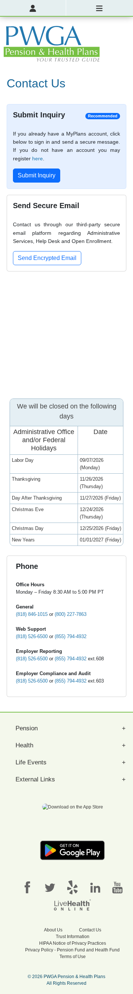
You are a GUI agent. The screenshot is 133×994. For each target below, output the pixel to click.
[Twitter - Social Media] (50, 887)
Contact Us (90, 930)
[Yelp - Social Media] (72, 887)
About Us (53, 930)
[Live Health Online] (72, 904)
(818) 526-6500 (32, 636)
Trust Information (72, 936)
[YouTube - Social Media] (117, 887)
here (37, 158)
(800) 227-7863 (70, 614)
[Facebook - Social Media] (27, 887)
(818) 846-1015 (32, 614)
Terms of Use (72, 956)
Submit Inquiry (36, 175)
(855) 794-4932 (70, 636)
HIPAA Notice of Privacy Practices (72, 943)
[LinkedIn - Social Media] (95, 887)
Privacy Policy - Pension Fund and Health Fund (72, 950)
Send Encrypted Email (47, 258)
